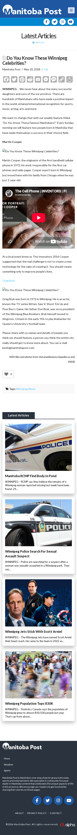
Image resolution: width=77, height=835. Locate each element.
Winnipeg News (26, 388)
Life (46, 69)
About (19, 813)
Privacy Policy (37, 813)
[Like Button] (6, 374)
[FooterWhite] (67, 824)
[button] (71, 10)
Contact (56, 813)
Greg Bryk (8, 280)
